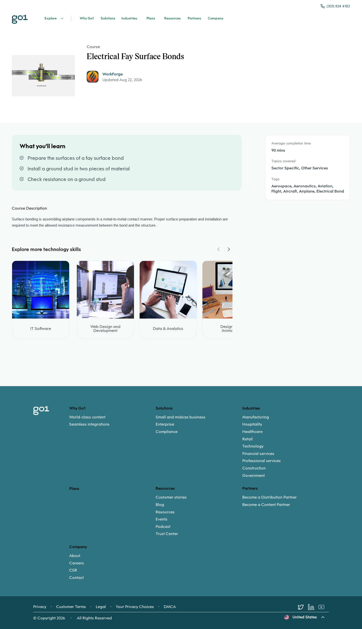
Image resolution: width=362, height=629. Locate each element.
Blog (160, 504)
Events (161, 519)
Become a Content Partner (266, 504)
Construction (254, 468)
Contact (76, 577)
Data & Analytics (168, 329)
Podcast (163, 526)
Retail (247, 439)
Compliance (167, 431)
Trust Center (167, 534)
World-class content (87, 417)
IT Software (40, 329)
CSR (73, 570)
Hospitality (252, 424)
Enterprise (165, 424)
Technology (252, 446)
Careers (76, 563)
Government (253, 475)
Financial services (258, 453)
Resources (165, 512)
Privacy (39, 607)
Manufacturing (255, 417)
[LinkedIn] (313, 607)
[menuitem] (112, 420)
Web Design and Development (105, 329)
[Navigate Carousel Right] (228, 249)
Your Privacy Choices (135, 607)
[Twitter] (303, 607)
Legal (101, 607)
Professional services (261, 461)
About (74, 555)
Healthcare (252, 431)
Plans (74, 488)
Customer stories (171, 497)
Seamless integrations (89, 424)
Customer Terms (71, 607)
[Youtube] (323, 607)
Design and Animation (230, 329)
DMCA (170, 607)
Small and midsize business (180, 417)
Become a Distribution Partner (269, 497)
